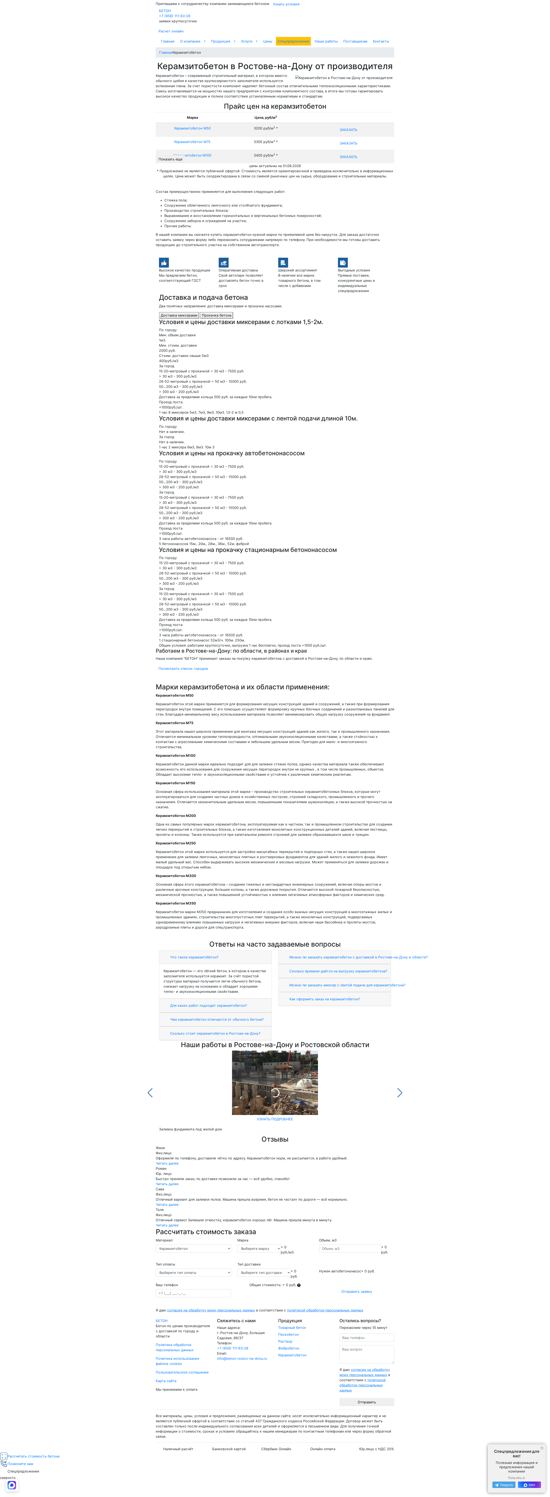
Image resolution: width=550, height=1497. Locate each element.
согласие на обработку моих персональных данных (211, 1310)
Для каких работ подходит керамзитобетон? (208, 1005)
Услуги (246, 41)
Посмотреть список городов (183, 668)
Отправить (367, 1402)
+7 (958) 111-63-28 (174, 16)
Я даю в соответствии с (259, 1310)
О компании (190, 41)
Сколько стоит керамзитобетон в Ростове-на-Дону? (214, 1033)
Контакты (381, 41)
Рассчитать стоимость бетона (34, 1456)
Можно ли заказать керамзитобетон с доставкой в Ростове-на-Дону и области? (358, 957)
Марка (242, 1240)
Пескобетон (288, 1334)
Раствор (285, 1341)
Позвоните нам (20, 1464)
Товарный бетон (292, 1327)
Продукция (220, 41)
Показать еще (170, 159)
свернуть (8, 1478)
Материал (164, 1240)
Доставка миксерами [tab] (179, 315)
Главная (167, 41)
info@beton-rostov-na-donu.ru (242, 1358)
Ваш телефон (167, 1285)
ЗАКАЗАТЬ (348, 130)
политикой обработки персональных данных (325, 1310)
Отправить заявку (356, 1291)
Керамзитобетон (292, 1355)
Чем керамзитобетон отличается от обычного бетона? (216, 1019)
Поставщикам (355, 41)
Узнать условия (286, 4)
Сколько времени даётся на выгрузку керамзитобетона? (337, 971)
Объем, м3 (328, 1240)
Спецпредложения (293, 41)
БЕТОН (165, 11)
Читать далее (167, 1163)
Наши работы (326, 41)
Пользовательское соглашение (182, 1372)
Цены (267, 41)
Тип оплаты (165, 1264)
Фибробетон (288, 1348)
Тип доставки (249, 1264)
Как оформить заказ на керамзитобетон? (324, 999)
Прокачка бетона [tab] (216, 315)
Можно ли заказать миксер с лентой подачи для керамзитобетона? (346, 985)
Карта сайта (166, 1381)
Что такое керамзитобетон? (193, 957)
